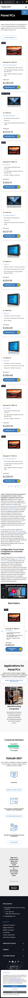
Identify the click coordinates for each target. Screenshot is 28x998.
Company (6, 949)
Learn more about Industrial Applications (14, 681)
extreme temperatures (11, 506)
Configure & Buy (9, 87)
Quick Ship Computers (9, 937)
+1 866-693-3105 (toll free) (12, 914)
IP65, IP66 (11, 531)
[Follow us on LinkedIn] (10, 961)
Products (6, 922)
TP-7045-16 (7, 113)
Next (18, 486)
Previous (2, 631)
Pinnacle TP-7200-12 (10, 456)
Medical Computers (8, 930)
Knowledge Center (9, 943)
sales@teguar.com (10, 916)
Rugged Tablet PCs (8, 927)
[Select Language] (18, 2)
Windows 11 (4, 561)
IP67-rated (19, 531)
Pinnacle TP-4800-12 (10, 162)
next (25, 715)
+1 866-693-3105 (2, 2)
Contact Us (14, 967)
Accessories (6, 932)
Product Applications (9, 935)
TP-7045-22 (7, 212)
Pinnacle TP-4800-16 (10, 405)
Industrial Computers (9, 925)
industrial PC (11, 509)
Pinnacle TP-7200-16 (10, 62)
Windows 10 (21, 559)
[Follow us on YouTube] (12, 961)
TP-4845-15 (7, 358)
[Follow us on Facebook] (15, 961)
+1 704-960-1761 (9, 912)
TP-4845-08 (7, 310)
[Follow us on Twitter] (18, 961)
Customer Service (9, 955)
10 (15, 486)
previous (3, 715)
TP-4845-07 (7, 261)
